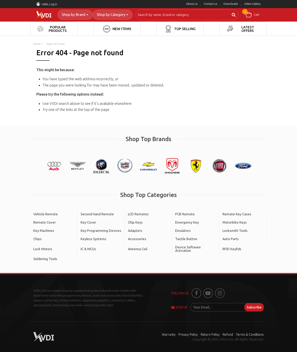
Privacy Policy (188, 334)
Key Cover (88, 222)
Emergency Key (187, 222)
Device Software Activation (188, 248)
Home (37, 43)
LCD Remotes (138, 214)
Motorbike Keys (234, 222)
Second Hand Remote (97, 214)
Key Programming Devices (101, 230)
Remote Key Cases (236, 214)
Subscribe (254, 307)
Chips (37, 239)
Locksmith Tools (235, 230)
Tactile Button (186, 239)
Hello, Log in (49, 4)
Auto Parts (230, 239)
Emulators (183, 230)
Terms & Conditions (250, 334)
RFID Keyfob (231, 249)
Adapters (135, 230)
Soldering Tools (45, 258)
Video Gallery (252, 3)
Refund (227, 334)
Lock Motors (42, 249)
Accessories (137, 239)
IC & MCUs (88, 249)
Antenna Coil (137, 249)
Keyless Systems (93, 239)
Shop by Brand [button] (73, 14)
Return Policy (210, 334)
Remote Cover (44, 222)
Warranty (169, 334)
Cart (251, 13)
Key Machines (43, 230)
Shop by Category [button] (111, 14)
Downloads (230, 3)
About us (192, 3)
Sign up (181, 307)
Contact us (210, 3)
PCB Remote (185, 214)
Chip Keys (135, 222)
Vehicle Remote (45, 214)
